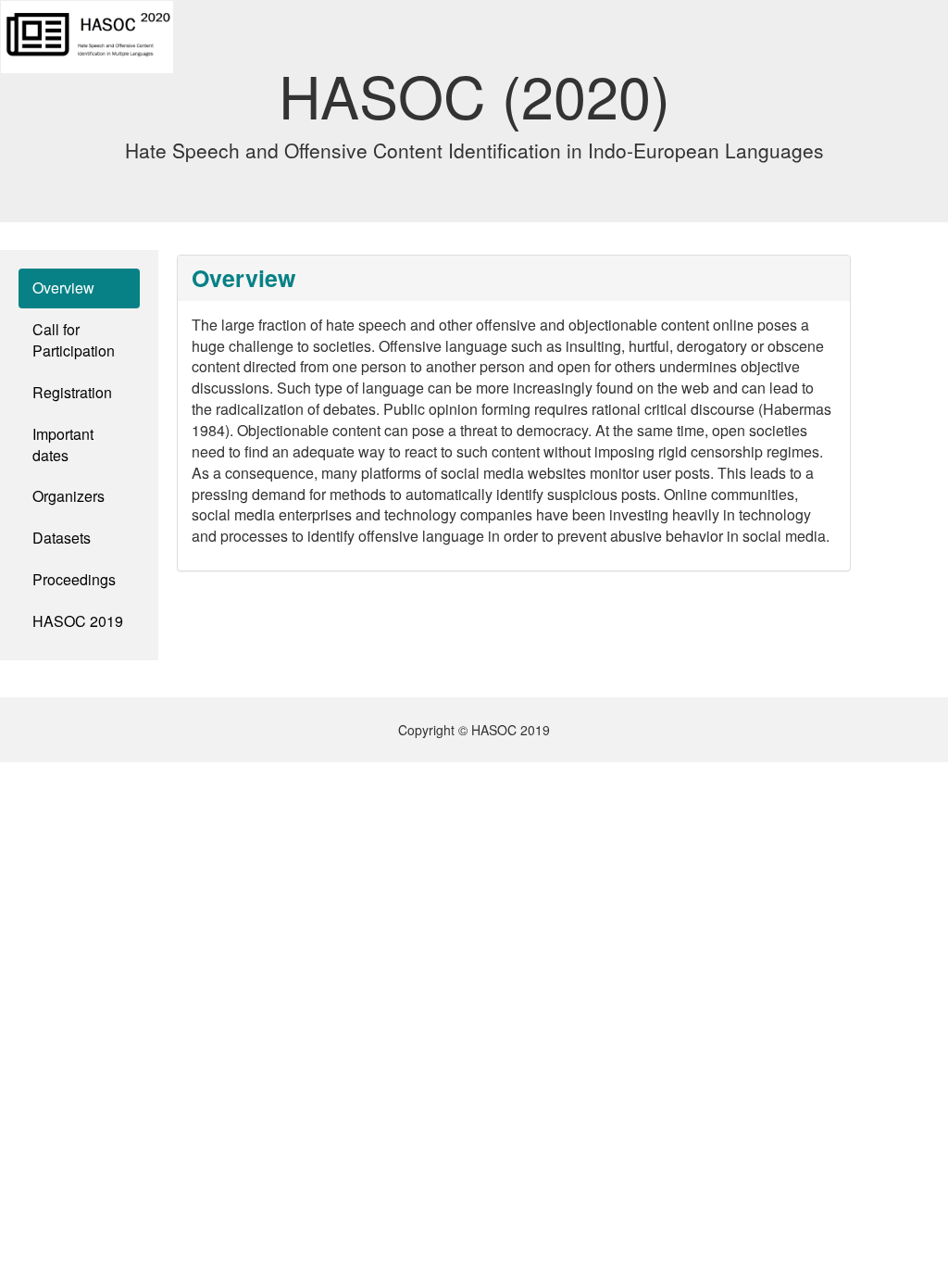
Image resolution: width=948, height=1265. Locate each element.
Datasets (61, 537)
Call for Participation (73, 340)
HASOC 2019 (77, 621)
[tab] (514, 278)
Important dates (63, 444)
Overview (86, 287)
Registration (72, 392)
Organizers (68, 496)
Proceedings (74, 579)
